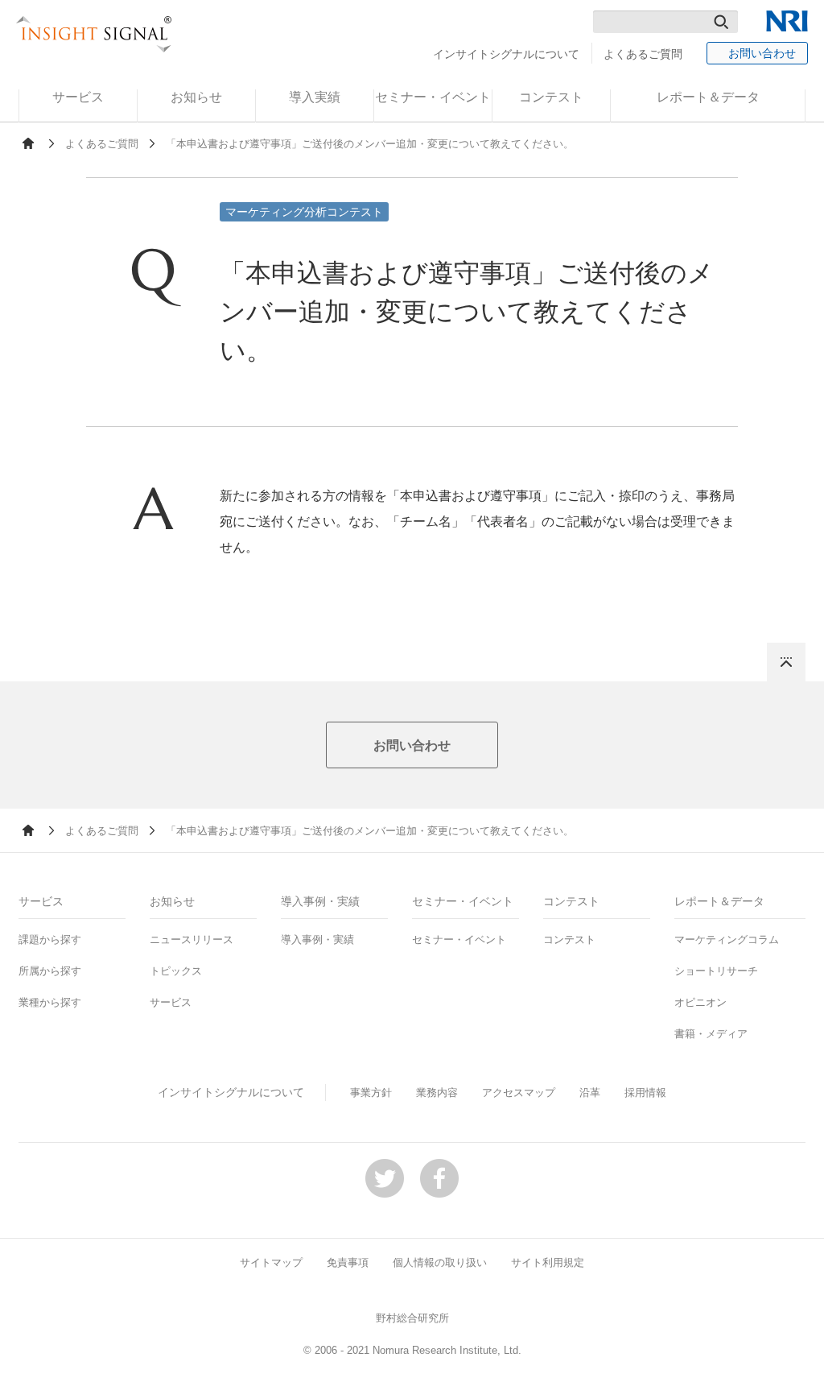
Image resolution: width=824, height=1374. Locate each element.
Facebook (439, 1178)
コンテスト (569, 939)
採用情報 (645, 1092)
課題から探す (50, 939)
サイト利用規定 (547, 1262)
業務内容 (437, 1092)
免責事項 (348, 1262)
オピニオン (700, 1002)
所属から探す (50, 971)
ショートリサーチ (716, 971)
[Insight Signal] (94, 34)
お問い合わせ (762, 53)
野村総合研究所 (412, 1318)
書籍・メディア (711, 1034)
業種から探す (50, 1002)
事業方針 (371, 1092)
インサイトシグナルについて (506, 54)
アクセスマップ (518, 1092)
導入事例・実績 (317, 939)
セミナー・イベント (459, 939)
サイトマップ (271, 1262)
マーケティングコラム (726, 939)
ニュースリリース (191, 939)
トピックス (176, 971)
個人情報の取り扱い (440, 1262)
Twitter (384, 1178)
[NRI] (787, 20)
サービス (171, 1002)
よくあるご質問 (643, 54)
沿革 (589, 1092)
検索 (721, 21)
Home (28, 143)
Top (786, 662)
